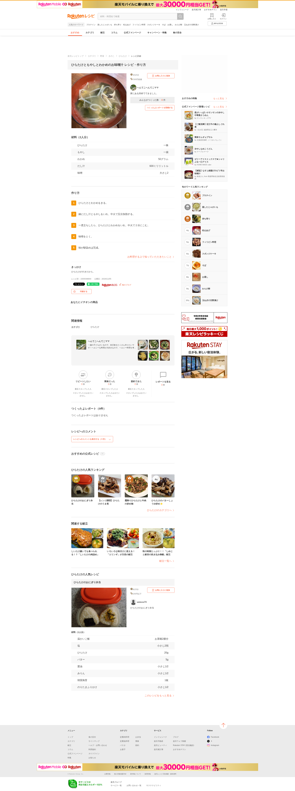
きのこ (111, 56)
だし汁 (81, 166)
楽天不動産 (158, 741)
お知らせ (92, 758)
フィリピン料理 (138, 25)
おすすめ (75, 32)
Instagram (215, 745)
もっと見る (218, 98)
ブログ (176, 737)
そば (164, 25)
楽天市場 (223, 10)
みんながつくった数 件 (152, 100)
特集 (69, 758)
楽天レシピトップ (76, 56)
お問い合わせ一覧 (134, 785)
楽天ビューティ (160, 745)
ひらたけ (123, 56)
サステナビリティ (153, 785)
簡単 (137, 741)
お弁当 (138, 737)
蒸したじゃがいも (104, 25)
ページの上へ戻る (223, 725)
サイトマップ (94, 741)
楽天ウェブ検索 (179, 741)
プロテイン (91, 25)
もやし (81, 152)
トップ (70, 737)
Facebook (215, 737)
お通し (170, 25)
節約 (137, 745)
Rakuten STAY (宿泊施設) (183, 745)
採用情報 (148, 774)
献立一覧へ (165, 561)
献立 (102, 32)
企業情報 (107, 774)
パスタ (123, 745)
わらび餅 (178, 25)
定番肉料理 (124, 737)
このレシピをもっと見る (158, 695)
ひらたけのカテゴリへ (159, 510)
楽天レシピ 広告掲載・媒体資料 (165, 774)
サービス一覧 (116, 785)
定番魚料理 (124, 741)
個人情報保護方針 (120, 774)
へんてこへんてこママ (99, 341)
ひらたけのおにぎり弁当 (87, 582)
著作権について (135, 774)
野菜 (102, 56)
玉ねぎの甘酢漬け (191, 25)
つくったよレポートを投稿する (160, 108)
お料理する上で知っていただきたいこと (149, 256)
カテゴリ (90, 32)
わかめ (81, 159)
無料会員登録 (218, 23)
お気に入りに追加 (162, 76)
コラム (114, 32)
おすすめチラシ (210, 10)
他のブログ (126, 285)
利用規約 (92, 749)
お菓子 (123, 749)
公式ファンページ (132, 32)
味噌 (79, 173)
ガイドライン (94, 754)
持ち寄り (117, 25)
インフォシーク (182, 10)
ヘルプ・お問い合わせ (97, 745)
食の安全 (177, 32)
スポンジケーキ (153, 25)
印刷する (83, 291)
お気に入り (212, 19)
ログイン (223, 19)
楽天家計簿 (196, 10)
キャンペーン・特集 (157, 32)
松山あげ (127, 25)
